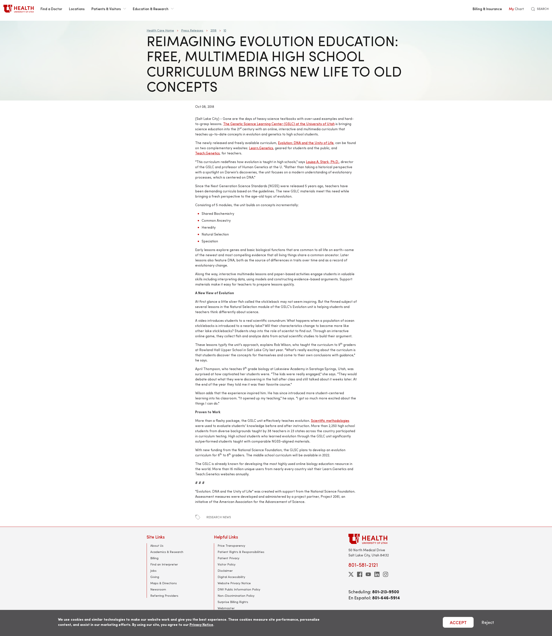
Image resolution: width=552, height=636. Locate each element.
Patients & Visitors (106, 8)
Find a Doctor (51, 8)
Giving (154, 577)
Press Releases (192, 30)
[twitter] (351, 574)
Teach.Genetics (207, 153)
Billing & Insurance (487, 8)
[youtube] (368, 574)
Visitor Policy (226, 564)
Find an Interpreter (164, 564)
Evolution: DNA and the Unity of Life (306, 142)
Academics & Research (166, 552)
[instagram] (385, 574)
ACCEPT (458, 622)
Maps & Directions (163, 583)
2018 (213, 30)
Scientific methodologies (330, 420)
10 (225, 30)
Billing (154, 558)
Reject (487, 622)
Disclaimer (225, 570)
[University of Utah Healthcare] (376, 539)
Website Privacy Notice (234, 583)
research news (218, 517)
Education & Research (150, 8)
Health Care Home (160, 30)
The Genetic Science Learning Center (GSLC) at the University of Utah (279, 123)
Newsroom (158, 589)
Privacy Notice (201, 624)
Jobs (153, 570)
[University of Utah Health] (18, 8)
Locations (77, 8)
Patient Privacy (228, 558)
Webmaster (226, 608)
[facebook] (359, 574)
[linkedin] (377, 574)
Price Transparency (231, 545)
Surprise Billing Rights (233, 602)
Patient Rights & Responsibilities (241, 552)
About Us (156, 545)
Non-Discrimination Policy (236, 596)
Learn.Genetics (261, 148)
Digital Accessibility (231, 577)
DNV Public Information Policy (239, 589)
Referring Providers (164, 596)
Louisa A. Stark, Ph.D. (322, 161)
